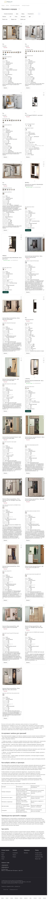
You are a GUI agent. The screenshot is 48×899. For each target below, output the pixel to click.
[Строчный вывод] (42, 14)
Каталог (3, 852)
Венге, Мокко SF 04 (3, 573)
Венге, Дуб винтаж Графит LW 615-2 (26, 513)
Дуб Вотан (3, 58)
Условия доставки (38, 854)
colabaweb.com (17, 886)
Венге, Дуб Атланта (3, 269)
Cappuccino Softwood (3, 120)
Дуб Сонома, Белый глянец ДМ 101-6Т (26, 576)
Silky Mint (3, 54)
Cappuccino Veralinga (26, 51)
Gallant (26, 53)
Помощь (37, 850)
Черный (26, 130)
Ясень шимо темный (28, 325)
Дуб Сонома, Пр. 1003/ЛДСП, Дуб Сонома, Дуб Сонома (26, 635)
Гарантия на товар (39, 856)
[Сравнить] (21, 25)
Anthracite (20, 120)
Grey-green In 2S (12, 52)
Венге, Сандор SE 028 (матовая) (26, 262)
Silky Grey (18, 52)
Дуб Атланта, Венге (26, 208)
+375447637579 (5, 865)
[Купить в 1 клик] (43, 166)
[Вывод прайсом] (44, 14)
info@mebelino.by (5, 867)
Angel (10, 52)
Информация (27, 850)
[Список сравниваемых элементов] (38, 2)
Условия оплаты (38, 852)
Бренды (3, 856)
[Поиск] (32, 2)
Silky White (20, 52)
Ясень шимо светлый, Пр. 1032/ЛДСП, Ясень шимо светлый (3, 508)
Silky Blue (5, 54)
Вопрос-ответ (38, 858)
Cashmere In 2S (14, 52)
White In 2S (16, 52)
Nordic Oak (3, 190)
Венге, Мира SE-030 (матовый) (3, 324)
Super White (3, 52)
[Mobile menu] (2, 2)
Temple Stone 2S (30, 51)
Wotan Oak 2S (7, 52)
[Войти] (35, 2)
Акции (3, 854)
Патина (26, 126)
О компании (15, 852)
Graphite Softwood (5, 52)
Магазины (26, 852)
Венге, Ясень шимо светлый (28, 208)
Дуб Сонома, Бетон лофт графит (3, 385)
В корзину (28, 230)
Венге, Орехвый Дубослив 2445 (26, 446)
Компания (15, 850)
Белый (5, 58)
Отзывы (14, 856)
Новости (14, 854)
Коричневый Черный (30, 126)
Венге (26, 325)
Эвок (28, 126)
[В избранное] (21, 23)
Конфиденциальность (14, 889)
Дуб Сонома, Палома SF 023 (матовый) (3, 635)
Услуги (3, 858)
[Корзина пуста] (45, 2)
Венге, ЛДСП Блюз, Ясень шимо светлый (3, 695)
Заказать (5, 87)
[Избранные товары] (41, 2)
